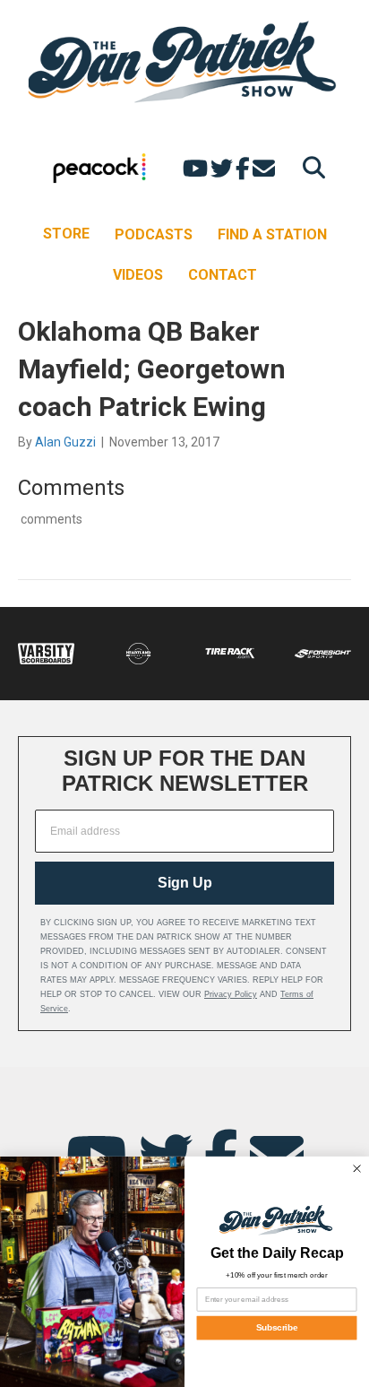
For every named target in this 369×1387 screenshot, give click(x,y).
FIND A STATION (272, 234)
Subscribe (276, 1328)
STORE (66, 233)
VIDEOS (138, 274)
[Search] (309, 167)
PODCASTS (154, 234)
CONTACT (222, 274)
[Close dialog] (356, 1168)
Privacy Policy (230, 994)
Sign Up (185, 882)
